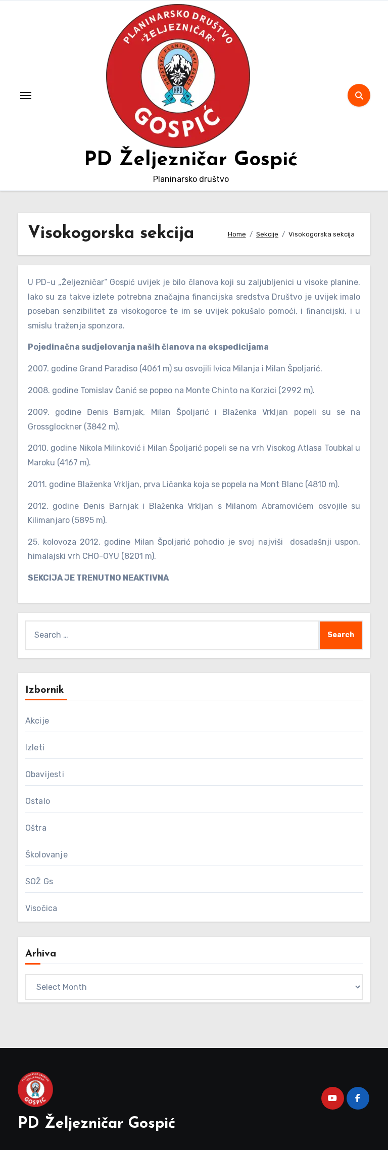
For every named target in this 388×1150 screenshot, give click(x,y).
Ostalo (37, 801)
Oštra (35, 828)
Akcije (37, 721)
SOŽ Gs (39, 881)
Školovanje (46, 854)
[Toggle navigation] (26, 95)
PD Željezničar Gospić (191, 160)
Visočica (41, 908)
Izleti (34, 747)
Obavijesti (44, 774)
